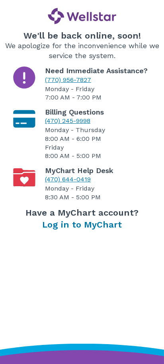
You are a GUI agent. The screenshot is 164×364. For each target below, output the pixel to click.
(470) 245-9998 (67, 121)
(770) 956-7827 (68, 80)
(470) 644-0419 (68, 179)
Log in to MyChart (82, 225)
